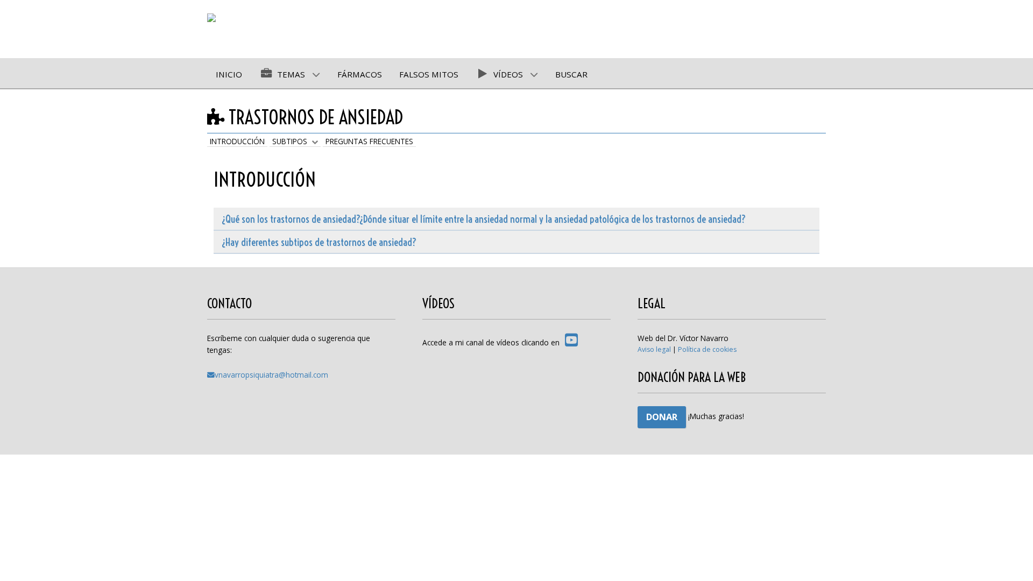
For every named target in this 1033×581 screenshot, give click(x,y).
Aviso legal (654, 349)
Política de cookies (707, 349)
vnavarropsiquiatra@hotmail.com (271, 375)
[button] (1008, 556)
